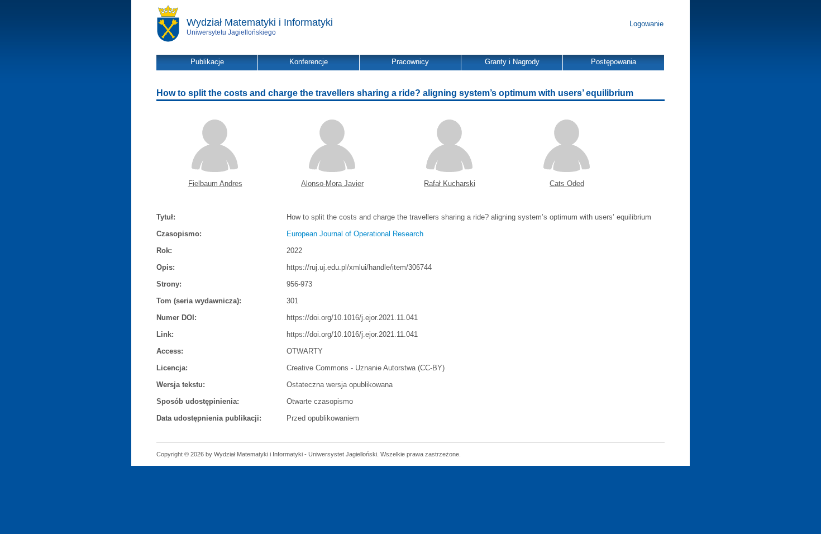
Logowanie (646, 24)
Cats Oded (567, 183)
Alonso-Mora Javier (332, 183)
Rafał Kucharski (449, 183)
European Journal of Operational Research (355, 234)
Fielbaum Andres (215, 183)
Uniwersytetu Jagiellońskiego (231, 32)
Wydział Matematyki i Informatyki (260, 22)
